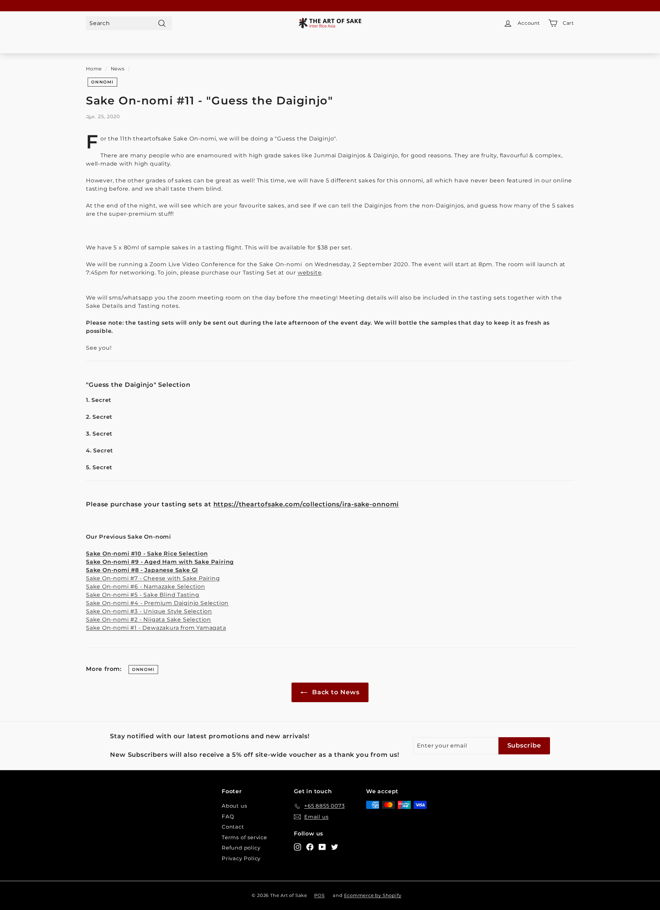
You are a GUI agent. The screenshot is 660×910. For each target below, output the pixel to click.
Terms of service (244, 837)
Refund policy (241, 847)
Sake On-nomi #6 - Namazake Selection (145, 586)
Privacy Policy (241, 858)
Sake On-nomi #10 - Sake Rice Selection (147, 553)
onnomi (102, 82)
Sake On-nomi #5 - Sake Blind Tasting (142, 595)
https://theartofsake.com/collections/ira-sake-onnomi (306, 504)
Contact (233, 826)
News (118, 68)
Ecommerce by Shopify (373, 895)
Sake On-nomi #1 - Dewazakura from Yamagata (156, 628)
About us (234, 805)
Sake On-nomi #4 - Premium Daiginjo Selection (157, 603)
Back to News (334, 692)
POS (319, 895)
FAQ (228, 816)
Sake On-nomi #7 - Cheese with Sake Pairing (153, 578)
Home (94, 68)
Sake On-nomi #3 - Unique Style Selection (149, 611)
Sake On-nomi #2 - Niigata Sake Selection (148, 619)
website (310, 272)
